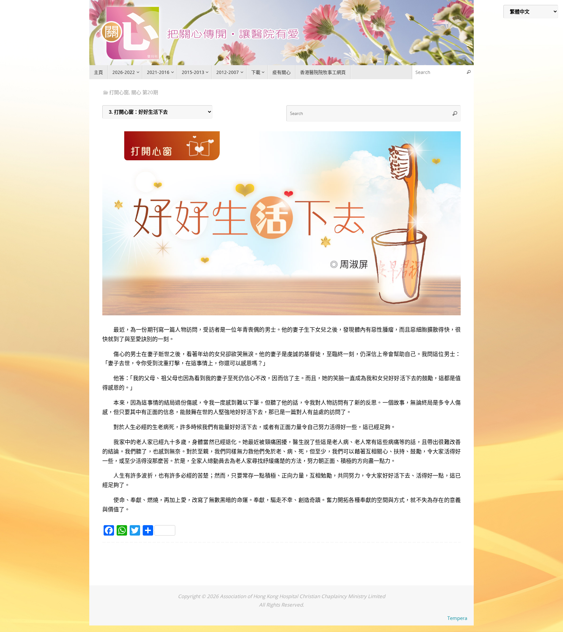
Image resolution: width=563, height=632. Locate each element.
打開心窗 (119, 92)
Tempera (457, 618)
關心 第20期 (144, 92)
